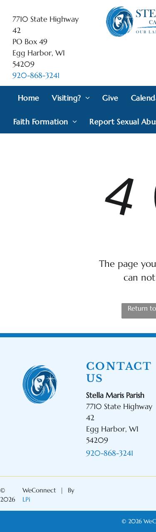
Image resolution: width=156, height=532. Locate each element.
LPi (26, 499)
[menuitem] (29, 98)
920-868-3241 (35, 75)
